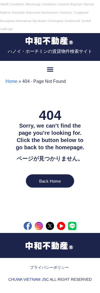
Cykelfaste (17, 4)
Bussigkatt (7, 21)
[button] (50, 69)
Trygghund (81, 12)
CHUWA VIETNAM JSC (28, 279)
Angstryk (76, 4)
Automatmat (23, 21)
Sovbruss (65, 12)
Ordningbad (55, 21)
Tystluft (86, 21)
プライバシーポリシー (49, 267)
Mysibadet (39, 21)
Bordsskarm (50, 12)
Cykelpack (48, 4)
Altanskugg (32, 4)
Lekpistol (63, 4)
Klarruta (88, 4)
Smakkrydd (72, 21)
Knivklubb (18, 12)
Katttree (5, 12)
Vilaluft (4, 4)
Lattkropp (6, 29)
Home (12, 81)
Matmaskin (33, 12)
